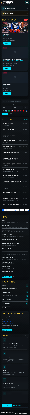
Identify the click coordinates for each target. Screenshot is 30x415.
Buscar (4, 113)
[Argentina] (6, 111)
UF (24, 104)
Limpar (18, 113)
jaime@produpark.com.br (7, 321)
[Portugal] (23, 111)
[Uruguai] (26, 111)
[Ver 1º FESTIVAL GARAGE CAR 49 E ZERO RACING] (15, 59)
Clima (12, 113)
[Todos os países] (3, 111)
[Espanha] (15, 111)
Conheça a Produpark (7, 330)
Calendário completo (6, 276)
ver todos (26, 119)
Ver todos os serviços (17, 405)
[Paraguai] (20, 111)
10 (25, 210)
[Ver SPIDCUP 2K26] (15, 34)
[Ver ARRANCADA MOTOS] (15, 84)
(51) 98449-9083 (6, 323)
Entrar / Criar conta (6, 307)
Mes (2, 104)
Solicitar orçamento (6, 405)
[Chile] (12, 111)
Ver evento (6, 43)
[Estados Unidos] (17, 111)
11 (28, 210)
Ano (13, 104)
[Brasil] (9, 111)
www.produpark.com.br (7, 319)
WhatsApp (11, 323)
